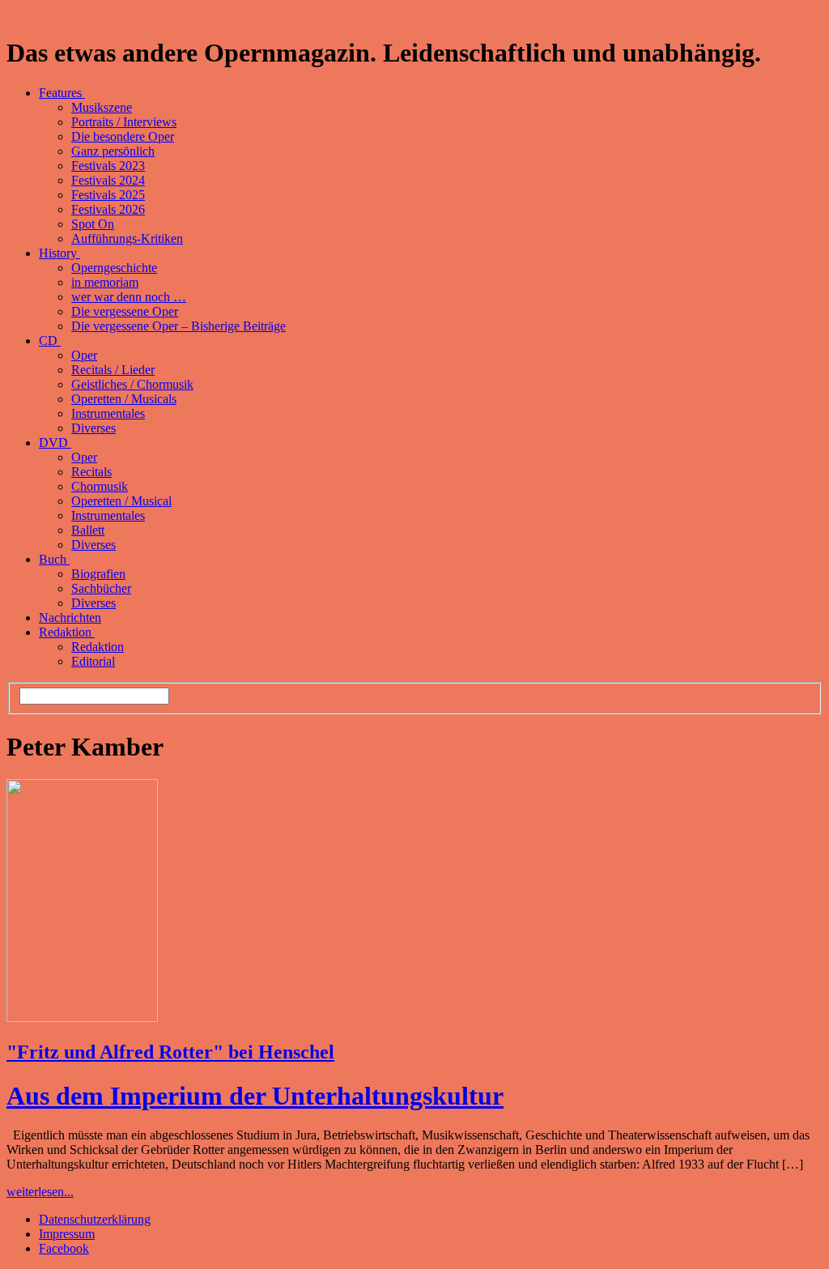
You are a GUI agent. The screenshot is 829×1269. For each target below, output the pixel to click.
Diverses (93, 428)
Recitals (91, 472)
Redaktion (67, 632)
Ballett (87, 530)
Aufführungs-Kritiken (127, 238)
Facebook (64, 1248)
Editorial (93, 661)
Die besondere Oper (122, 136)
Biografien (98, 574)
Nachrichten (70, 617)
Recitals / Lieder (113, 370)
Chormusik (99, 486)
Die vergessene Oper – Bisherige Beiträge (178, 326)
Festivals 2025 (108, 195)
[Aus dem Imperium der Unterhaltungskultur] (82, 1017)
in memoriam (104, 282)
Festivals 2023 (108, 165)
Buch (54, 559)
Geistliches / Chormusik (132, 384)
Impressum (67, 1234)
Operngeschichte (114, 268)
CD (50, 340)
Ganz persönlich (113, 151)
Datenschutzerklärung (95, 1219)
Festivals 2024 (108, 180)
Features (62, 93)
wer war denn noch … (128, 297)
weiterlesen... (40, 1192)
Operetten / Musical (121, 501)
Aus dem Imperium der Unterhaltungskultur (255, 1095)
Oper (84, 355)
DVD (55, 442)
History (59, 253)
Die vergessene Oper (124, 311)
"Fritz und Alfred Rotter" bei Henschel (170, 1051)
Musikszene (101, 107)
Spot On (92, 224)
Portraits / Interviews (123, 122)
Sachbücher (101, 588)
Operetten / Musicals (123, 399)
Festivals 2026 (108, 209)
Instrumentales (108, 413)
